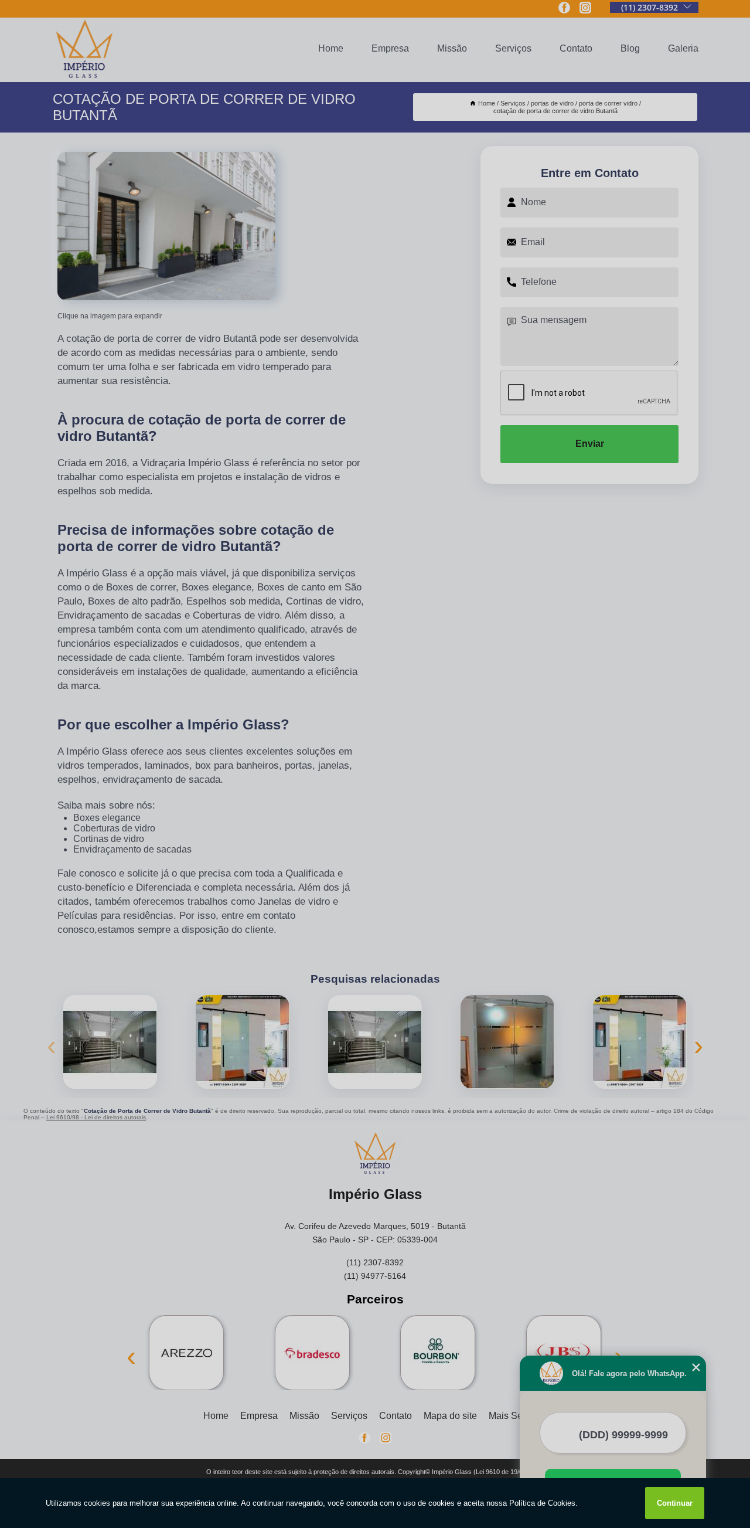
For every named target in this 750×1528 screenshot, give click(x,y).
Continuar (675, 1503)
